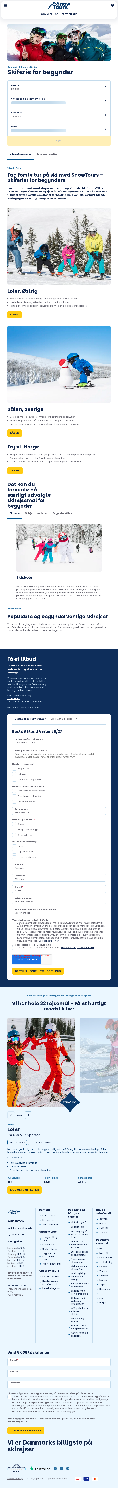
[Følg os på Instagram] (67, 1468)
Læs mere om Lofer (24, 1190)
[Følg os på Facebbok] (55, 1468)
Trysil (15, 470)
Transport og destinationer (28, 99)
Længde (15, 85)
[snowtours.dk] (13, 1212)
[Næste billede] (28, 1115)
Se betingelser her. (49, 940)
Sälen (14, 433)
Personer (16, 113)
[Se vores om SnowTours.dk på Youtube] (61, 1468)
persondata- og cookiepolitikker (77, 947)
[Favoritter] (112, 5)
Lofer (14, 314)
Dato (14, 127)
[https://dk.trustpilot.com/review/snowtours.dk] (39, 1468)
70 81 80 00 (13, 698)
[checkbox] (59, 774)
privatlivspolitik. (17, 1421)
